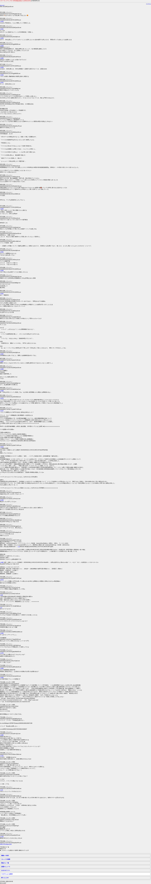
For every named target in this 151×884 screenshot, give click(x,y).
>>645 (2, 208)
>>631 (2, 29)
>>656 (2, 270)
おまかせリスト (5, 870)
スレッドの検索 (5, 859)
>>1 (19, 546)
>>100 (2, 500)
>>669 (2, 369)
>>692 (2, 677)
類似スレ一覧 (5, 863)
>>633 (2, 38)
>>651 (2, 252)
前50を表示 (2, 5)
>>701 (2, 755)
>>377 (2, 410)
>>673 (2, 579)
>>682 (2, 633)
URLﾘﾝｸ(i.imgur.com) (6, 844)
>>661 (2, 293)
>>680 (2, 562)
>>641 (2, 82)
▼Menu (149, 3)
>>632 (2, 75)
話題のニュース (5, 866)
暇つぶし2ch (5, 877)
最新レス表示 (5, 855)
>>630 (2, 45)
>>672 (2, 446)
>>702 (2, 836)
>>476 (2, 653)
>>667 (2, 354)
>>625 (2, 21)
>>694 (2, 668)
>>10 (1, 790)
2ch (147, 3)
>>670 (2, 398)
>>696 (2, 735)
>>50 (1, 595)
